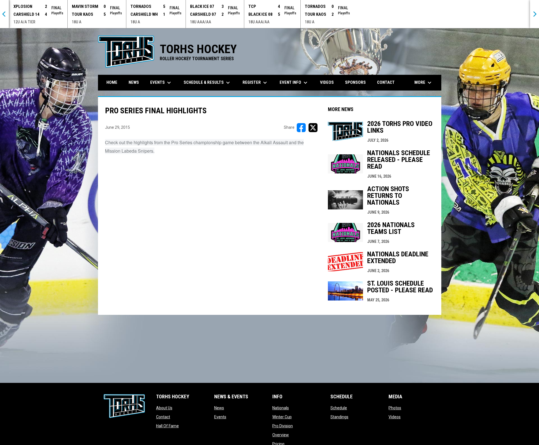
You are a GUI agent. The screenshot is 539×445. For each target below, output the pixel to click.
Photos (395, 408)
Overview (280, 435)
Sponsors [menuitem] (355, 82)
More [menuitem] (423, 82)
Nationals (280, 408)
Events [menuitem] (161, 82)
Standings (339, 417)
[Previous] (4, 14)
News (219, 408)
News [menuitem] (134, 82)
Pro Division (282, 426)
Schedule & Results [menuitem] (207, 82)
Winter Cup (282, 417)
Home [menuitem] (111, 82)
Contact (163, 417)
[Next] (534, 14)
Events (220, 417)
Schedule (338, 408)
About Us (164, 408)
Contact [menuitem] (386, 82)
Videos (395, 417)
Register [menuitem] (255, 82)
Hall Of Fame (167, 426)
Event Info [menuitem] (294, 82)
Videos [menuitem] (327, 82)
